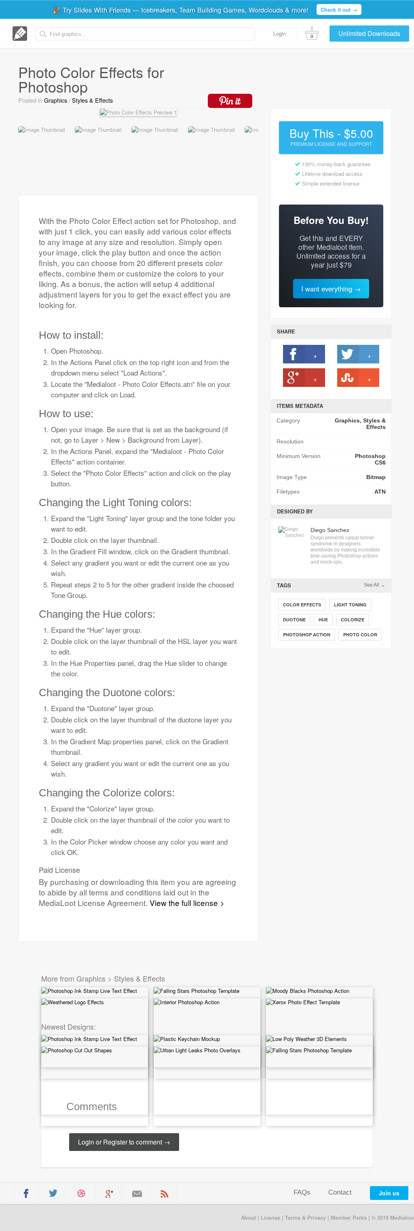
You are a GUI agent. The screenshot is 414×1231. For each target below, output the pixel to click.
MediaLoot (45, 1217)
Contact (340, 1192)
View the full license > (187, 902)
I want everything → (331, 288)
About (248, 1217)
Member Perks (349, 1217)
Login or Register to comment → (124, 1142)
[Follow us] (53, 1193)
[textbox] (145, 34)
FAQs (302, 1192)
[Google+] (109, 1194)
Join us (389, 1193)
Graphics (55, 100)
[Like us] (26, 1193)
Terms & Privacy (305, 1217)
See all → (374, 585)
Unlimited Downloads (369, 33)
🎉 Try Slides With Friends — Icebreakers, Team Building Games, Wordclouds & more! (205, 10)
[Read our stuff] (165, 1193)
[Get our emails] (137, 1193)
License (270, 1217)
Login (279, 33)
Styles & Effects (92, 100)
